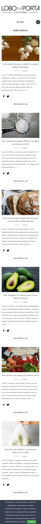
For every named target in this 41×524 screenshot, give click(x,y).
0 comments (25, 71)
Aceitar (31, 522)
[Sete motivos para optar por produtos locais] (20, 359)
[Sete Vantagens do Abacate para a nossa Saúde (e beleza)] (20, 279)
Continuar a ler (20, 104)
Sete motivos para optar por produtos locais (20, 375)
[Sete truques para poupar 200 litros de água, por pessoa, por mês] (20, 125)
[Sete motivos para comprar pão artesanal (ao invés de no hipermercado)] (20, 202)
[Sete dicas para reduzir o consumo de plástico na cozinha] (20, 433)
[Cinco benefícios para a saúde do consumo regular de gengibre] (20, 48)
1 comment (24, 456)
